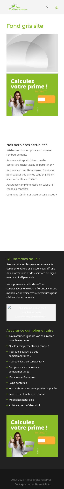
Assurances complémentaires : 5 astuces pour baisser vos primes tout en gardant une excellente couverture (30, 175)
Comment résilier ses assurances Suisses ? (31, 194)
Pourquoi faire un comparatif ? (26, 361)
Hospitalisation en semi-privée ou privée (33, 388)
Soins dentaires (18, 382)
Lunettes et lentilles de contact (27, 394)
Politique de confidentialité (24, 405)
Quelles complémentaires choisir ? (29, 346)
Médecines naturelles (21, 399)
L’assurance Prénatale (22, 377)
